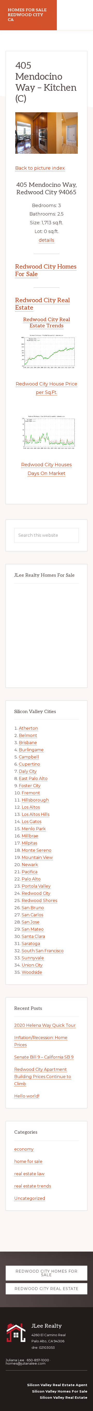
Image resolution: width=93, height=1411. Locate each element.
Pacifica (29, 871)
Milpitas (29, 843)
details (46, 240)
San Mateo (33, 929)
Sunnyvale (33, 958)
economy (24, 1149)
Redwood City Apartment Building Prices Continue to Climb (42, 1076)
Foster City (30, 785)
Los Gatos (31, 821)
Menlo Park (34, 828)
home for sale (28, 1161)
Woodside (32, 972)
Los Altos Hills (35, 814)
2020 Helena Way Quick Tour (45, 1025)
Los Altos (31, 807)
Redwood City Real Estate (42, 304)
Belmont (28, 735)
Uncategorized (29, 1198)
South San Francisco (43, 950)
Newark (30, 864)
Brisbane (28, 742)
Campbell (29, 757)
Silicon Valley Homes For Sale (59, 1391)
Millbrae (30, 836)
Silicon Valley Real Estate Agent (57, 1385)
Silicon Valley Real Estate (63, 1397)
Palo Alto (31, 879)
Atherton (28, 728)
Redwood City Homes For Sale (45, 270)
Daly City (28, 771)
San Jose (31, 922)
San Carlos (32, 914)
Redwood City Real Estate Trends (46, 323)
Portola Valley (36, 886)
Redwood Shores (39, 900)
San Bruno (33, 907)
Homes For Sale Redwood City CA (27, 15)
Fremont (31, 792)
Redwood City (36, 893)
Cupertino (29, 764)
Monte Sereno (36, 850)
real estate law (29, 1173)
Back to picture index (40, 168)
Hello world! (26, 1096)
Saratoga (31, 943)
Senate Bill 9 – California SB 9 (44, 1057)
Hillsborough (35, 800)
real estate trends (32, 1186)
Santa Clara (33, 936)
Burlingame (31, 749)
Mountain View (37, 857)
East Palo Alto (33, 778)
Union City (32, 965)
